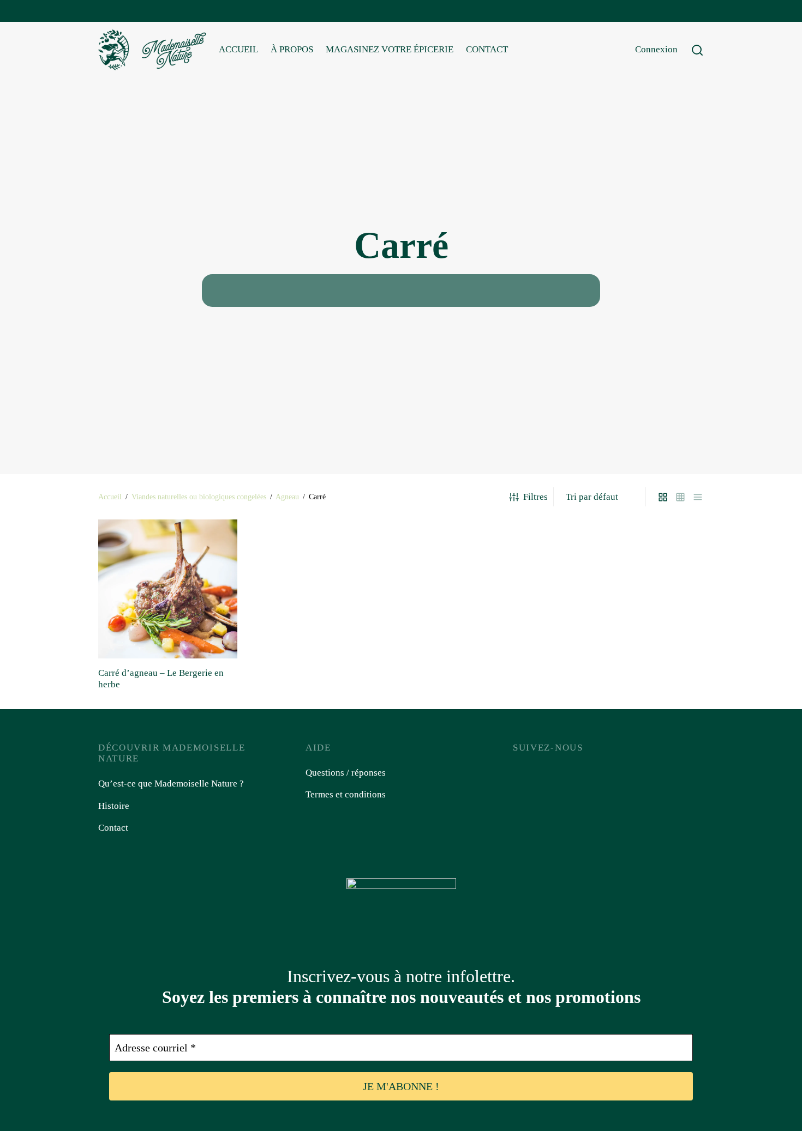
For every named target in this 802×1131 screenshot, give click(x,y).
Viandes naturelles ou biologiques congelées (198, 497)
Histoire (113, 806)
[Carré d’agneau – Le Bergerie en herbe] (167, 588)
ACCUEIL (238, 49)
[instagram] (128, 11)
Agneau (287, 497)
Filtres (535, 497)
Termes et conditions (346, 794)
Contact (113, 827)
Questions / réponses (346, 772)
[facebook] (106, 11)
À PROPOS (292, 49)
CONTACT (487, 49)
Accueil (110, 497)
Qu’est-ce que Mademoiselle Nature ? (171, 783)
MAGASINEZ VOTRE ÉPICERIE (389, 49)
